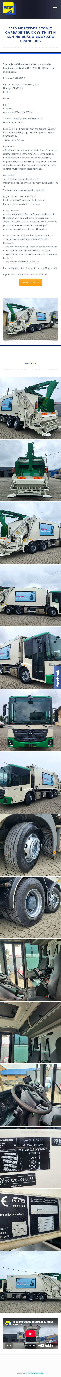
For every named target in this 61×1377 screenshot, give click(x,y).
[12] (30, 595)
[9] (30, 408)
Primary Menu (55, 9)
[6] (30, 970)
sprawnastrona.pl (36, 1372)
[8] (30, 1282)
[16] (30, 845)
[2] (30, 1157)
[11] (30, 533)
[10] (30, 470)
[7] (30, 907)
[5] (30, 1032)
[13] (30, 658)
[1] (30, 1220)
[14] (30, 720)
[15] (30, 783)
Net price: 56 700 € (31, 282)
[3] (30, 1095)
